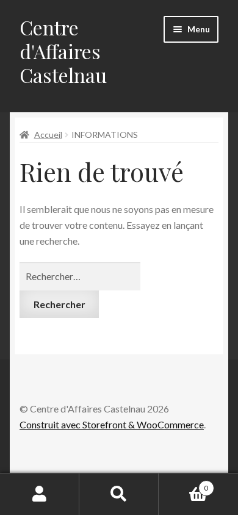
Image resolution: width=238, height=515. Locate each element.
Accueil (48, 134)
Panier (183, 483)
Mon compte (39, 494)
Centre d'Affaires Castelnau (63, 51)
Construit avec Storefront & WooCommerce (112, 424)
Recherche (119, 494)
